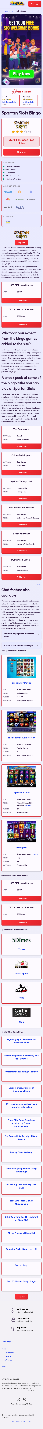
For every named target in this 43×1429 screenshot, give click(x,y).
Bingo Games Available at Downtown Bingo (21, 1089)
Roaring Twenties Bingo (21, 1152)
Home (7, 11)
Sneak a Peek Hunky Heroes (21, 737)
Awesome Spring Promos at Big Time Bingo (21, 1170)
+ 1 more (28, 805)
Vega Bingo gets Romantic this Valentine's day (21, 1041)
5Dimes (21, 949)
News (4, 1349)
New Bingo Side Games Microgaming (21, 1202)
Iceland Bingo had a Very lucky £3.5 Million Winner (21, 1057)
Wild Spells (21, 847)
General (8, 1356)
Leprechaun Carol (21, 792)
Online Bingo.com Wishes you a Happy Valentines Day (21, 1105)
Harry (21, 997)
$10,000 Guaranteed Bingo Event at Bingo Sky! (21, 1218)
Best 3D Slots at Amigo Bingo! (21, 1281)
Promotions (9, 1353)
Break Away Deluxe (21, 682)
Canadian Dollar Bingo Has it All (21, 1249)
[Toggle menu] (4, 4)
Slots (4, 1366)
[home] (17, 6)
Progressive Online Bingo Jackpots (21, 1071)
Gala (21, 1022)
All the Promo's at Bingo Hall (21, 1233)
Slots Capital (21, 973)
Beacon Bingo (21, 1265)
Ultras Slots (24, 102)
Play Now (34, 4)
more (39, 584)
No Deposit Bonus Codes (21, 1421)
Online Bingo (6, 1342)
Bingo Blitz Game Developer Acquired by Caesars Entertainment (21, 1123)
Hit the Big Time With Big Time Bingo (21, 1186)
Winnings (8, 1360)
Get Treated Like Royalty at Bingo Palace (21, 1138)
